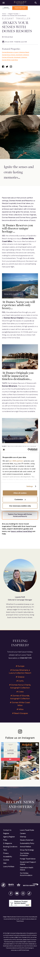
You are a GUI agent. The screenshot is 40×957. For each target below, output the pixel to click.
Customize (19, 499)
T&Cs (5, 850)
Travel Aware (20, 921)
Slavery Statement (26, 840)
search (35, 2)
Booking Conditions (10, 847)
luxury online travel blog (21, 531)
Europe (21, 666)
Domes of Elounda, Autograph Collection (14, 57)
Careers (23, 833)
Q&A (4, 863)
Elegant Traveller (13, 14)
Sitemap (23, 837)
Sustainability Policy (27, 843)
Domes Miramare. (10, 386)
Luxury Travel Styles (27, 830)
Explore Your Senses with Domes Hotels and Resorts (20, 515)
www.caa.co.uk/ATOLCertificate (20, 950)
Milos (21, 709)
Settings (29, 486)
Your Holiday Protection (24, 854)
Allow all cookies (20, 493)
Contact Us (7, 830)
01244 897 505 (20, 8)
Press (5, 840)
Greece (21, 677)
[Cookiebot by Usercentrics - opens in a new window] (28, 449)
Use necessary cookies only (20, 506)
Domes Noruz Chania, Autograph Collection (15, 55)
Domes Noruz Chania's (14, 318)
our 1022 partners (16, 461)
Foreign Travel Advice (27, 859)
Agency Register (9, 837)
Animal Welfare (25, 847)
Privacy (6, 853)
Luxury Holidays (8, 867)
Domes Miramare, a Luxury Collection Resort (15, 52)
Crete (21, 691)
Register (6, 833)
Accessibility (7, 857)
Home (4, 14)
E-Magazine (7, 843)
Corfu (21, 681)
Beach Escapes (21, 713)
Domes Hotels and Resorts (20, 200)
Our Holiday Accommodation (26, 874)
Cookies (6, 860)
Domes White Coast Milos (10, 60)
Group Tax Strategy (27, 850)
